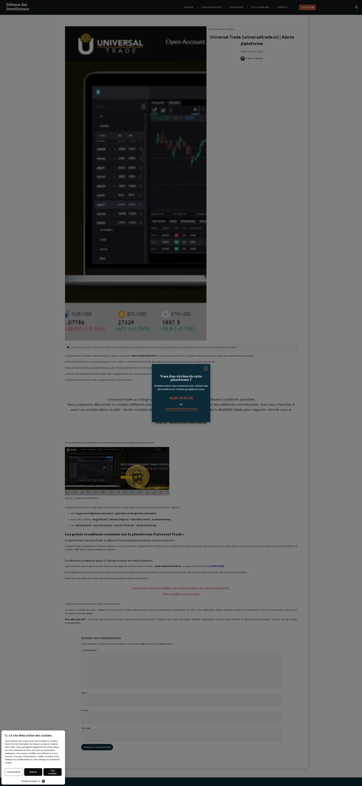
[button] (205, 368)
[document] (181, 393)
